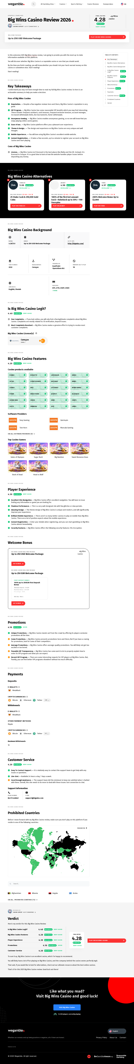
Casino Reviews (93, 4)
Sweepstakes (108, 4)
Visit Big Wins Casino (67, 1007)
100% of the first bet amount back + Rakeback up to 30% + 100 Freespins (66, 200)
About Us (113, 1037)
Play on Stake (99, 206)
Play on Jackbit (59, 206)
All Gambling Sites (47, 4)
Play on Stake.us (18, 206)
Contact (123, 1037)
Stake (103, 183)
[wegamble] (16, 4)
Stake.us (22, 183)
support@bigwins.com (34, 798)
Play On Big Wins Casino (101, 37)
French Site (12, 1047)
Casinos (62, 4)
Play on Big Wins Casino (98, 940)
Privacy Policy (101, 1037)
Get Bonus (17, 563)
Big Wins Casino (31, 55)
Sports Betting (76, 4)
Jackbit (63, 183)
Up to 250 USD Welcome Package (24, 38)
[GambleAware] (89, 1056)
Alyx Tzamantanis (31, 26)
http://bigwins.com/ (76, 244)
